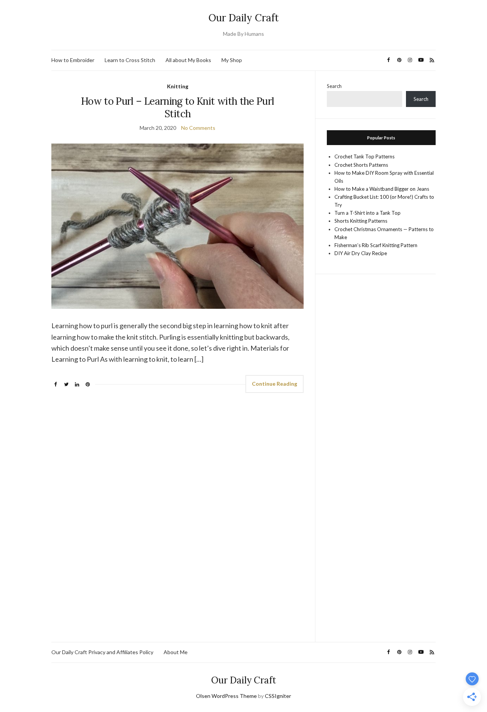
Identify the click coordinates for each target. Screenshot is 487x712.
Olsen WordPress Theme (226, 696)
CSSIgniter (278, 696)
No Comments (198, 128)
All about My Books (188, 60)
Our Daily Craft (243, 17)
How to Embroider (72, 60)
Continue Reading (274, 383)
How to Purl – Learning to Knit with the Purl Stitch (177, 107)
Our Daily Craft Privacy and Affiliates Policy (102, 652)
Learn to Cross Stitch (130, 60)
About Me (176, 652)
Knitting (177, 86)
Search (334, 86)
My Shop (231, 60)
